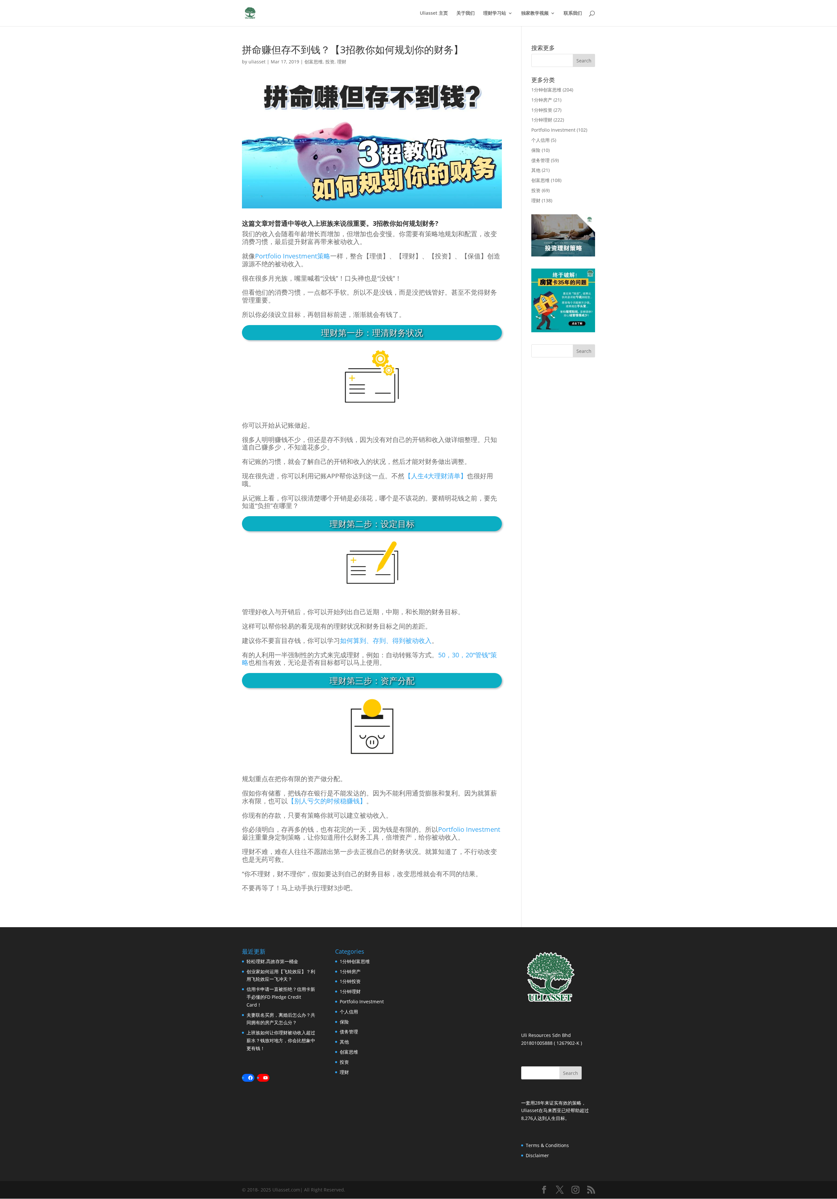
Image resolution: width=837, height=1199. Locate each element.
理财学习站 (494, 13)
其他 (535, 170)
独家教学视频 (535, 13)
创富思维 (313, 61)
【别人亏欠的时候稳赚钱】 (327, 801)
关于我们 (465, 13)
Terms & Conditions (547, 1145)
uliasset (256, 61)
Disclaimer (537, 1155)
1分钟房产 (541, 100)
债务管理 (540, 160)
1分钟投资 (541, 110)
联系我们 (573, 13)
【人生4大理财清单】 (435, 475)
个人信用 (540, 140)
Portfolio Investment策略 (292, 256)
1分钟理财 (541, 120)
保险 (535, 150)
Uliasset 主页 (434, 13)
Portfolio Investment (469, 829)
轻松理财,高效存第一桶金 (272, 961)
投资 (329, 61)
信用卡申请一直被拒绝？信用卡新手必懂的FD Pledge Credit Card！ (281, 997)
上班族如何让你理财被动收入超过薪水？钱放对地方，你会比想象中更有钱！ (281, 1040)
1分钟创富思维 (546, 90)
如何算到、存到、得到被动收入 (386, 640)
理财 (341, 61)
